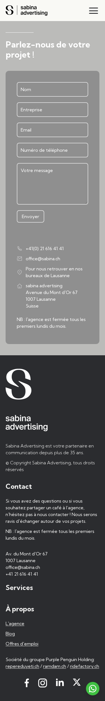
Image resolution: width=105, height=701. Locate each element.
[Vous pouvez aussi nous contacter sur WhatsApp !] (92, 688)
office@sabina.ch (43, 258)
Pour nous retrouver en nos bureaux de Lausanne (54, 272)
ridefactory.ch (84, 666)
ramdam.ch (54, 666)
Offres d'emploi (22, 643)
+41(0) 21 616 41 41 (45, 248)
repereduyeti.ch (22, 666)
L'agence (15, 623)
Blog (10, 633)
